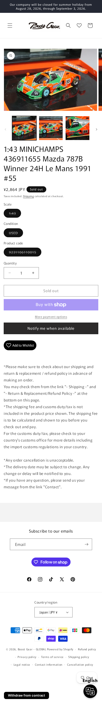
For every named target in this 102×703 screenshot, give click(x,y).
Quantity (10, 263)
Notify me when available (51, 328)
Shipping (28, 196)
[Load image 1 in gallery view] (24, 128)
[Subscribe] (86, 544)
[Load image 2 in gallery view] (51, 128)
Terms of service (52, 657)
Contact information (48, 664)
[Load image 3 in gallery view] (77, 128)
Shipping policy (78, 657)
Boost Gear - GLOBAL (32, 649)
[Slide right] (96, 129)
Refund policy (87, 649)
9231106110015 (25, 253)
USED (16, 233)
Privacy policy (27, 657)
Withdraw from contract (26, 695)
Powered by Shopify (60, 649)
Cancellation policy (80, 664)
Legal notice (22, 664)
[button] (9, 25)
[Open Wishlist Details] (79, 25)
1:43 (15, 214)
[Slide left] (5, 129)
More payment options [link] (51, 316)
